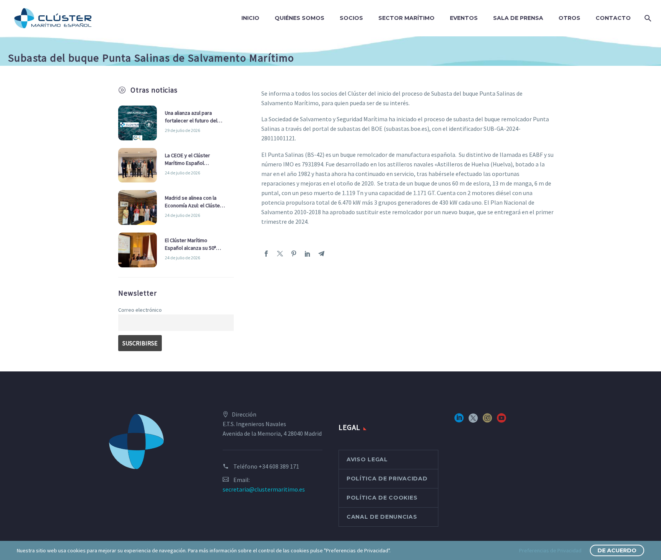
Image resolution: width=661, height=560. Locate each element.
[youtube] (501, 420)
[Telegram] (321, 254)
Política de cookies (382, 497)
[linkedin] (459, 420)
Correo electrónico (140, 309)
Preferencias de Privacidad (550, 550)
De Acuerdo (617, 550)
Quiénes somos (299, 18)
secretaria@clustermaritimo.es (264, 489)
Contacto (613, 18)
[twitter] (473, 420)
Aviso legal (367, 459)
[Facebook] (266, 254)
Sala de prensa (518, 18)
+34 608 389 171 (279, 466)
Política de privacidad (387, 478)
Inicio (250, 18)
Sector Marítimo (406, 18)
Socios (351, 18)
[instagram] (487, 420)
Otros (569, 18)
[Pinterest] (294, 254)
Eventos (464, 18)
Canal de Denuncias (382, 516)
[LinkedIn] (307, 254)
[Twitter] (280, 254)
